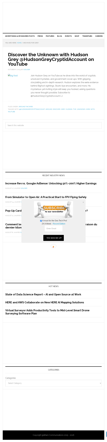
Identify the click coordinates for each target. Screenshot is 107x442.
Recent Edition (59, 224)
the (74, 109)
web (88, 109)
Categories (10, 378)
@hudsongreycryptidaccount (32, 109)
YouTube (11, 112)
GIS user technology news (53, 11)
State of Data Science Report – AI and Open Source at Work (43, 294)
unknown (81, 109)
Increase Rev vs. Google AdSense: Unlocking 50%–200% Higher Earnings (51, 183)
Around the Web (26, 106)
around (49, 109)
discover (56, 109)
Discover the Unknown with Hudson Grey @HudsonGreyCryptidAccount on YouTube (51, 59)
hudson (69, 109)
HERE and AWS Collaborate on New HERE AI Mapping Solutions (44, 302)
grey (63, 109)
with (93, 109)
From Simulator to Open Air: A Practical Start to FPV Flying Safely (46, 197)
